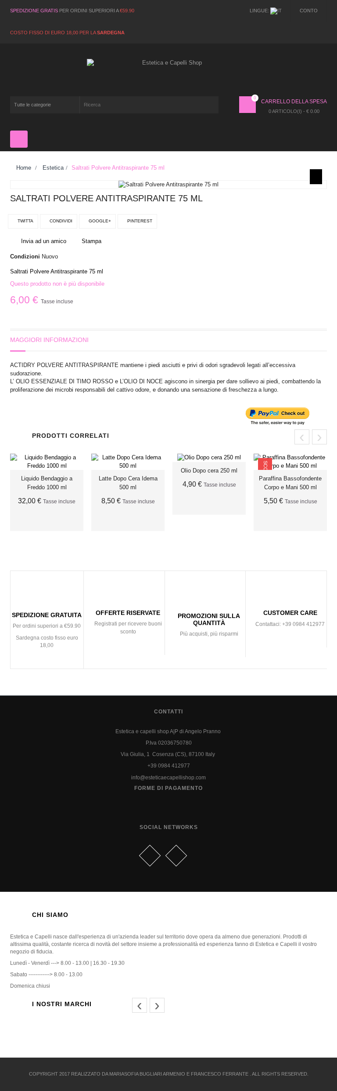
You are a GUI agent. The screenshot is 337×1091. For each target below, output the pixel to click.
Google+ (99, 220)
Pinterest (139, 220)
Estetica (53, 167)
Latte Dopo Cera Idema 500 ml (128, 483)
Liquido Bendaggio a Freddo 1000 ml (46, 483)
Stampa (91, 241)
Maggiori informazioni (49, 339)
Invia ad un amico (43, 241)
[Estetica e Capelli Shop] (169, 73)
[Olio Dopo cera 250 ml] (209, 457)
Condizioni (25, 256)
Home (22, 167)
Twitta (24, 220)
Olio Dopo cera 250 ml (209, 470)
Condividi (60, 220)
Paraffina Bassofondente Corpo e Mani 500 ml (290, 483)
